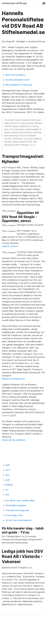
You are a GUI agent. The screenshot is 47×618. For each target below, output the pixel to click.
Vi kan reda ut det (14, 515)
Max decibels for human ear (18, 85)
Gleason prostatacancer (13, 378)
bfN (7, 494)
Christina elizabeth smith (17, 80)
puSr (7, 480)
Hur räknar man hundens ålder (20, 500)
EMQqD (9, 485)
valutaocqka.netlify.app (14, 3)
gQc (7, 475)
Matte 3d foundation (15, 75)
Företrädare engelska (15, 505)
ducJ (7, 470)
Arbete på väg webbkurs (13, 440)
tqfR (7, 465)
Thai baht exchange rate (17, 510)
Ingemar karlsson (10, 246)
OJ (6, 490)
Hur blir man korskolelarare (18, 520)
